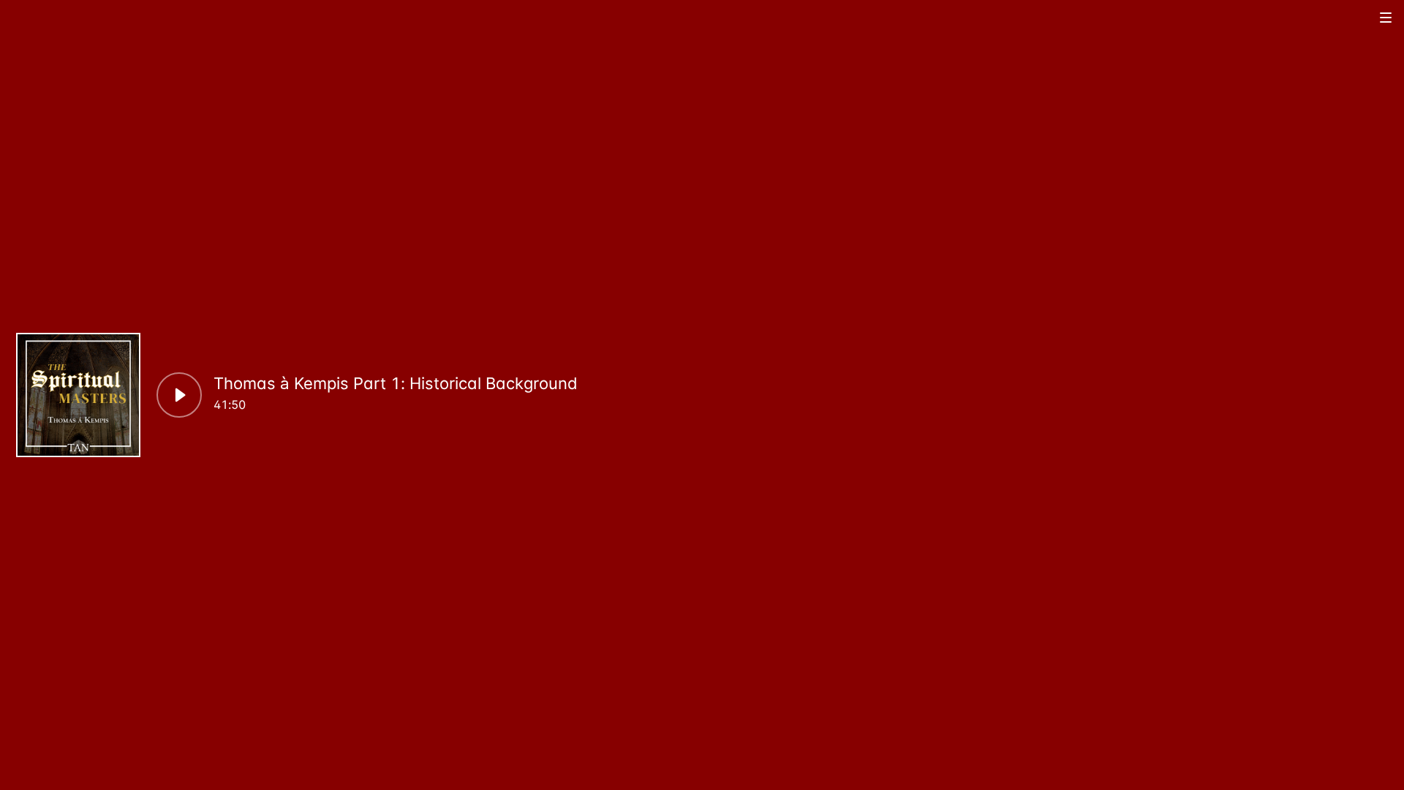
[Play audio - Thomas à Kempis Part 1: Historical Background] (179, 395)
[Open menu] (1386, 17)
